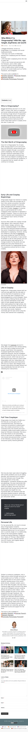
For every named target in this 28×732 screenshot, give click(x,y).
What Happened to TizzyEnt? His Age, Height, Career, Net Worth (7, 657)
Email (2, 703)
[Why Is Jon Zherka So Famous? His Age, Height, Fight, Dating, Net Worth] (21, 663)
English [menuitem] (5, 727)
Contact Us (21, 721)
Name (2, 698)
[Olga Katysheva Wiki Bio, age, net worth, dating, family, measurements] (21, 650)
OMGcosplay (12, 412)
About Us (10, 721)
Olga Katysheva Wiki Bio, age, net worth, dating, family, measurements (20, 657)
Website (2, 707)
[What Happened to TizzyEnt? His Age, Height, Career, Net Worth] (7, 650)
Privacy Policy (15, 721)
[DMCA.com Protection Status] (14, 723)
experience (20, 234)
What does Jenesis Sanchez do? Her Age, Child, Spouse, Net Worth (7, 671)
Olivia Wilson (5, 45)
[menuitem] (7, 76)
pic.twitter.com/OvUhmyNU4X (13, 510)
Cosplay (15, 208)
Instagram (13, 345)
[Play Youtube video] (14, 132)
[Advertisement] (14, 12)
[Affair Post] (5, 1)
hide (9, 100)
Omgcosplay (5, 33)
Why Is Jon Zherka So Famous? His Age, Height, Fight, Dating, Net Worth (20, 671)
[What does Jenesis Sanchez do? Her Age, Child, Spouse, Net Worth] (7, 663)
